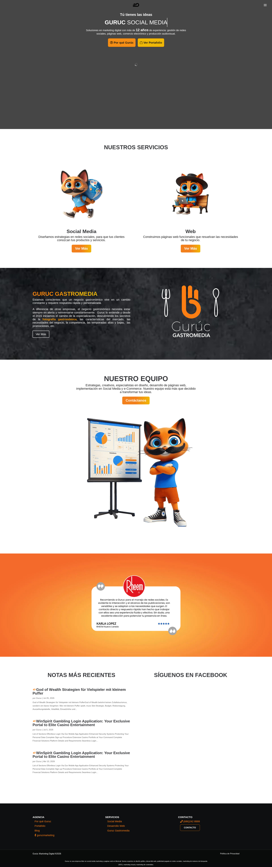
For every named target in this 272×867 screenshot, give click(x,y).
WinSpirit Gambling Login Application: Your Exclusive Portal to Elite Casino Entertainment (81, 723)
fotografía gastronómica (59, 319)
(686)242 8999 (191, 821)
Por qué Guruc (43, 821)
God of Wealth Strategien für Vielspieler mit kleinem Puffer (79, 691)
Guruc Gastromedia (118, 830)
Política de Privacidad (229, 853)
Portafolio (40, 826)
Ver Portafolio (153, 42)
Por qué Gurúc (123, 42)
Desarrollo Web (116, 826)
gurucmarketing (45, 835)
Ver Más (81, 248)
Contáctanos (136, 400)
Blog (37, 830)
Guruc (39, 698)
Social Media (114, 821)
